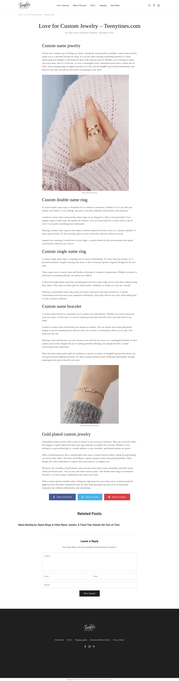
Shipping (102, 5)
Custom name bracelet (61, 306)
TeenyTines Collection (88, 33)
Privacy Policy (118, 640)
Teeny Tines (72, 33)
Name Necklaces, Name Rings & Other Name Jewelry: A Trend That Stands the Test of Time (69, 524)
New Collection (63, 5)
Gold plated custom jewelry (66, 434)
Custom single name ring (64, 251)
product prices (70, 679)
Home (20, 15)
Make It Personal (79, 5)
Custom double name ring (64, 199)
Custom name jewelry (61, 45)
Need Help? (115, 5)
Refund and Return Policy (100, 640)
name (44, 484)
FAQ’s (92, 5)
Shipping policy (81, 640)
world (102, 66)
